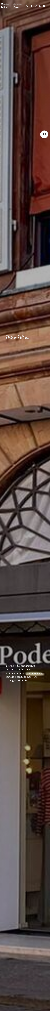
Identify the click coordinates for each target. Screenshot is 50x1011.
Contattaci (18, 7)
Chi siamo (17, 4)
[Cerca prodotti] (44, 134)
